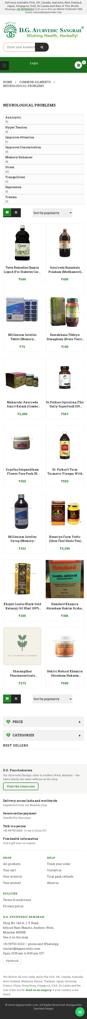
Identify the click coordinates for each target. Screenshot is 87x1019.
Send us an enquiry (38, 990)
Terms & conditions (17, 900)
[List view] (16, 212)
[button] (22, 267)
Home (7, 82)
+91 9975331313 (25, 9)
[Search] (42, 47)
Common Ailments (35, 82)
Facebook (12, 961)
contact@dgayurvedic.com (47, 12)
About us (53, 883)
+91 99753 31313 (12, 830)
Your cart (9, 870)
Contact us (54, 870)
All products (11, 864)
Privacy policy (13, 906)
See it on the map (15, 937)
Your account (12, 883)
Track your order (59, 864)
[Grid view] (7, 212)
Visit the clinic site (21, 786)
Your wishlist (12, 876)
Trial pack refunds (60, 876)
